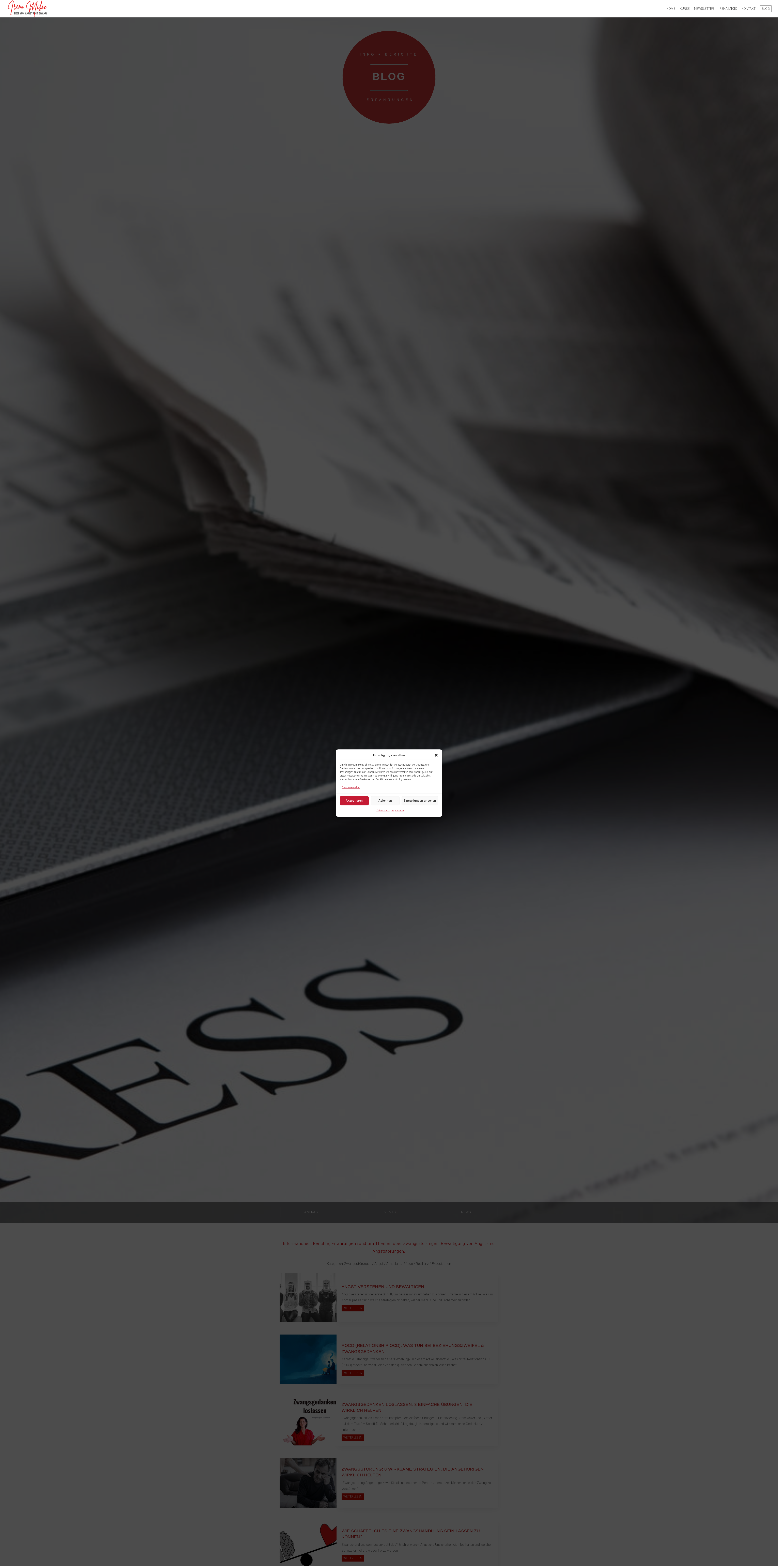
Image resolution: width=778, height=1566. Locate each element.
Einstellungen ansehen (420, 800)
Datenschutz (383, 810)
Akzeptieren (354, 800)
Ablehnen (385, 800)
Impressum (398, 810)
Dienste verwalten (351, 787)
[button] (436, 755)
